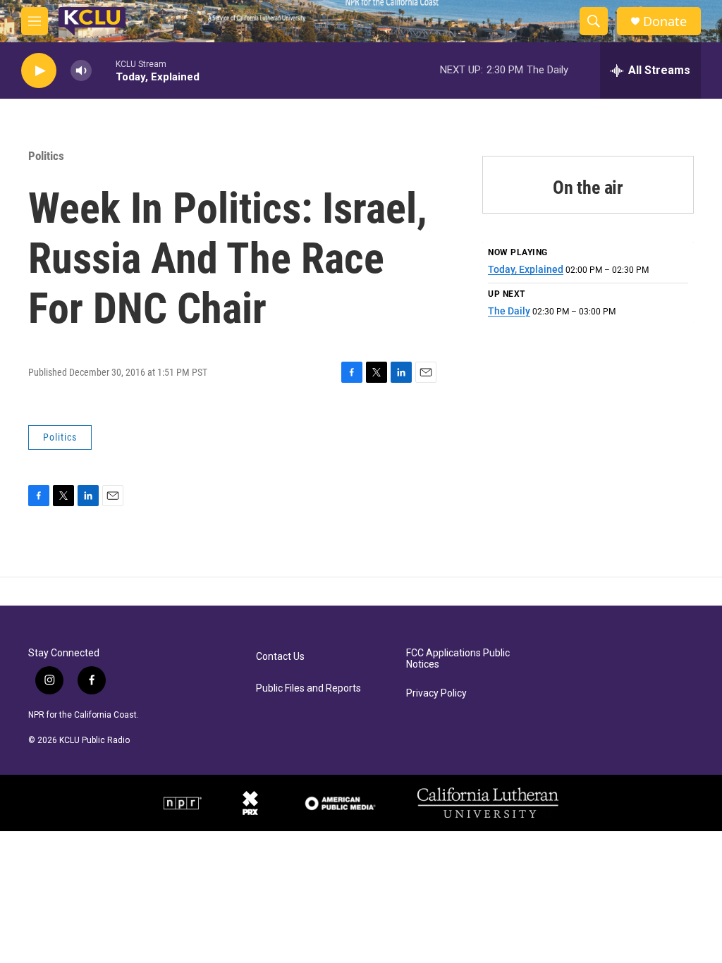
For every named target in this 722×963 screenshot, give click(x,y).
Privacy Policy (436, 693)
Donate (665, 21)
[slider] (104, 70)
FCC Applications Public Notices (458, 659)
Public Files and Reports (308, 688)
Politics (46, 156)
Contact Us (280, 656)
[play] (38, 71)
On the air (588, 187)
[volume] (81, 71)
